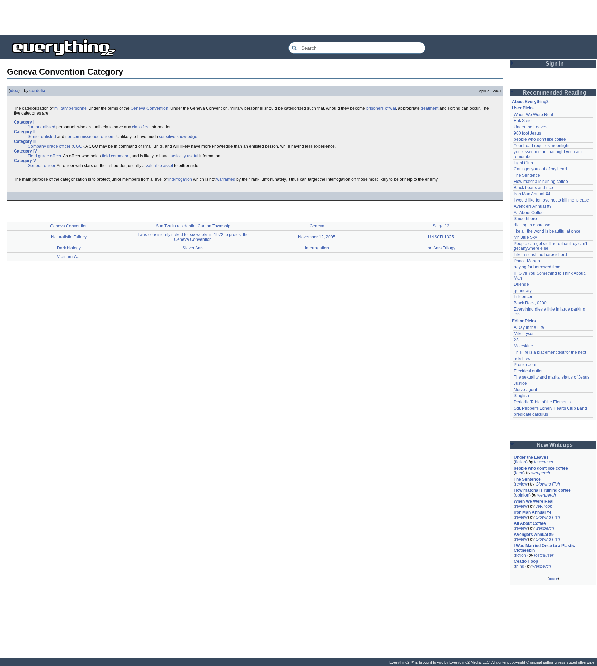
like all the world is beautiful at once (547, 231)
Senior (34, 136)
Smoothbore (525, 218)
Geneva (317, 226)
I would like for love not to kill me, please (551, 200)
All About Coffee (529, 212)
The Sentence (527, 175)
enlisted (47, 127)
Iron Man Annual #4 (532, 194)
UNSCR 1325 (441, 237)
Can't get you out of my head (540, 169)
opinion (522, 495)
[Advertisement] (298, 17)
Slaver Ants (192, 248)
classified (141, 127)
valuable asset (159, 165)
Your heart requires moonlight (541, 145)
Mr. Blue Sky (525, 237)
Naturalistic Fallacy (69, 237)
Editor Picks (524, 321)
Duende (521, 284)
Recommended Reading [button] (554, 93)
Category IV (25, 151)
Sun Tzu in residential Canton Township (193, 226)
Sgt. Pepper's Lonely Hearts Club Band (550, 408)
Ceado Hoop (526, 561)
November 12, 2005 (316, 237)
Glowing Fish (548, 484)
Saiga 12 (441, 226)
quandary (523, 290)
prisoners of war (381, 108)
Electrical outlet (528, 371)
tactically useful (184, 156)
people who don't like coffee (540, 139)
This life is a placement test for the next (550, 352)
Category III (25, 141)
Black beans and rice (533, 187)
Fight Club (523, 162)
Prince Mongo (527, 260)
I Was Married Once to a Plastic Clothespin (545, 548)
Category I (24, 122)
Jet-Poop (544, 506)
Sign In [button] (555, 64)
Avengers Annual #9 (533, 206)
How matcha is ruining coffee (541, 181)
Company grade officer (49, 146)
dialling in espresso (532, 225)
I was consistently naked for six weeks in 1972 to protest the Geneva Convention (193, 237)
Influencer (523, 296)
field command (116, 156)
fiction (520, 462)
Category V (25, 160)
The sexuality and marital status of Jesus (551, 377)
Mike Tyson (524, 333)
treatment (429, 108)
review (521, 484)
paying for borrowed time (537, 267)
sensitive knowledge (178, 136)
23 (516, 339)
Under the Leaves (530, 127)
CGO (77, 146)
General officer (41, 165)
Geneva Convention (149, 108)
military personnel (71, 108)
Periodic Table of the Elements (542, 402)
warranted (225, 179)
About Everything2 (530, 101)
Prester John (526, 364)
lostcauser (543, 462)
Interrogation (317, 248)
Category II (24, 131)
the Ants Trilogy (441, 248)
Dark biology (69, 248)
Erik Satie (523, 120)
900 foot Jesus (527, 133)
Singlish (521, 395)
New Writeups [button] (555, 445)
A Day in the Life (529, 327)
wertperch (540, 473)
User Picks (523, 108)
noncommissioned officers (89, 136)
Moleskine (523, 346)
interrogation (180, 179)
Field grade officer (44, 156)
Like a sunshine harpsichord (540, 254)
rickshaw (522, 358)
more (553, 578)
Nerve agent (525, 389)
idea (14, 90)
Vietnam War (69, 256)
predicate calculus (531, 414)
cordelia (37, 90)
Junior (33, 127)
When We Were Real (533, 114)
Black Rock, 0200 (530, 303)
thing (519, 566)
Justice (520, 383)
